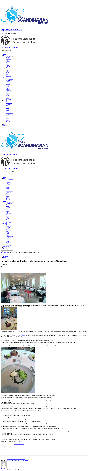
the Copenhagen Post (19, 444)
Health (7, 70)
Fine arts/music (9, 67)
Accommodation (9, 56)
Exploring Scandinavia (11, 29)
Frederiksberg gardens (21, 335)
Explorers (8, 66)
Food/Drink (8, 69)
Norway (5, 77)
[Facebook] (3, 269)
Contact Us (5, 125)
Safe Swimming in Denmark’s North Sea (16, 459)
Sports (7, 75)
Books (7, 60)
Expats (7, 65)
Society (7, 74)
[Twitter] (8, 269)
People (7, 72)
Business (8, 61)
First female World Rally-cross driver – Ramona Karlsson (18, 460)
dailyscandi (3, 468)
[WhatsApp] (18, 269)
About (4, 124)
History (7, 71)
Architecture (9, 57)
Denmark (5, 55)
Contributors (6, 123)
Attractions (8, 59)
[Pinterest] (13, 269)
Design (7, 64)
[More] (23, 268)
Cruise (7, 62)
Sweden (5, 100)
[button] (44, 51)
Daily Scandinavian (5, 1)
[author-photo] (4, 467)
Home (4, 54)
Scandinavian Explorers (9, 47)
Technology (8, 76)
